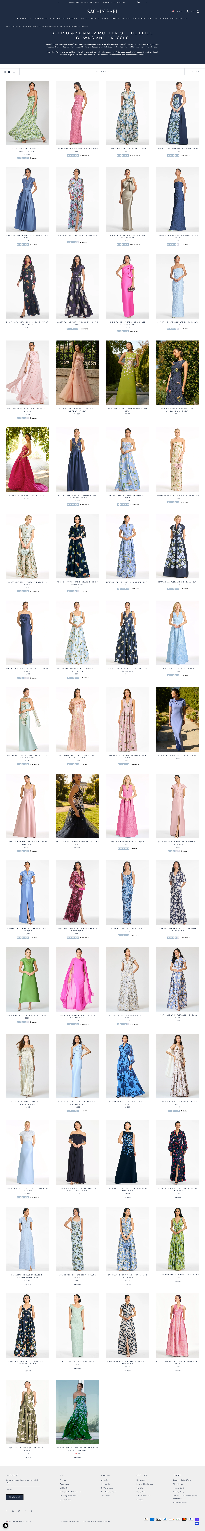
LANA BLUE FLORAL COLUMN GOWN (127, 928)
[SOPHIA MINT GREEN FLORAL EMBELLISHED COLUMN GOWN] (27, 719)
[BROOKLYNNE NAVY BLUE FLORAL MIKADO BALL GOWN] (127, 633)
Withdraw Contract (180, 1502)
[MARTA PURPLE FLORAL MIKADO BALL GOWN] (77, 286)
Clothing (63, 1480)
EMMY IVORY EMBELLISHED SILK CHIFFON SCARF (178, 1103)
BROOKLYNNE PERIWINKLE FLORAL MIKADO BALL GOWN (127, 1276)
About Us (104, 1480)
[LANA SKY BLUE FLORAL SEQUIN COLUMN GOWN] (77, 1239)
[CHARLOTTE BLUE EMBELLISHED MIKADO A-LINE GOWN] (27, 892)
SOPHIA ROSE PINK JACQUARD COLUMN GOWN (77, 149)
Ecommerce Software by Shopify (97, 1521)
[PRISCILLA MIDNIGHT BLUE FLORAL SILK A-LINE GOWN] (177, 1152)
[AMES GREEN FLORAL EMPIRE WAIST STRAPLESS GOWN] (27, 113)
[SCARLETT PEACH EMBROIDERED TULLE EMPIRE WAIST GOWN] (77, 372)
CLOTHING (125, 19)
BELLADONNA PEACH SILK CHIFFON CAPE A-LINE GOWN (27, 410)
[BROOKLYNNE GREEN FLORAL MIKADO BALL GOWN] (27, 1412)
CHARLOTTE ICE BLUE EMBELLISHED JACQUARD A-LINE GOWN (27, 1276)
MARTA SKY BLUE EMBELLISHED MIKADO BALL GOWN (27, 237)
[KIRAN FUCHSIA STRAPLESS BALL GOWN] (27, 459)
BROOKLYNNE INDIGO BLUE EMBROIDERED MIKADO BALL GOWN (77, 497)
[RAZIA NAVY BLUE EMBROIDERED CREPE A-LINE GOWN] (127, 1152)
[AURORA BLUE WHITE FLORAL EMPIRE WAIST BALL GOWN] (77, 633)
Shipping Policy (178, 1492)
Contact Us (105, 1484)
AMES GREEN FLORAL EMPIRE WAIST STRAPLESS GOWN (27, 150)
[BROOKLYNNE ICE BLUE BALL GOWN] (177, 633)
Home (8, 26)
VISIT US (85, 19)
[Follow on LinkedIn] (31, 1511)
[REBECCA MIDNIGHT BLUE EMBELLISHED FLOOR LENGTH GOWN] (77, 1152)
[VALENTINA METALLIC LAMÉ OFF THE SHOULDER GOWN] (27, 1066)
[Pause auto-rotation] (138, 2)
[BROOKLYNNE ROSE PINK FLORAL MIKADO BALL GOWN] (177, 1325)
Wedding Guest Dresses (69, 1496)
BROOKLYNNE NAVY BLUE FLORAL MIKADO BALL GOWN (127, 670)
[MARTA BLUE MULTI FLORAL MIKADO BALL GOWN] (177, 979)
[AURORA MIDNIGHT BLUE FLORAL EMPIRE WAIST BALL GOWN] (27, 1325)
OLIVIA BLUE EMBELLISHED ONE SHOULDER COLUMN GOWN (77, 1103)
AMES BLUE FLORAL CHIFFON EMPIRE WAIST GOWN (127, 497)
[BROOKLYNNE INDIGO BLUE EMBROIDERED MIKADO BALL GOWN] (77, 459)
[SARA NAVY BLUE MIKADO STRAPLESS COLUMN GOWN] (27, 633)
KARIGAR (95, 19)
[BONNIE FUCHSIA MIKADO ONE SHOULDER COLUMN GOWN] (127, 286)
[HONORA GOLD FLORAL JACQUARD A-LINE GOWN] (127, 979)
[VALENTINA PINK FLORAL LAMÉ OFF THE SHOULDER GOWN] (77, 719)
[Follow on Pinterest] (25, 1511)
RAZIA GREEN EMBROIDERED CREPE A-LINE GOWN (127, 410)
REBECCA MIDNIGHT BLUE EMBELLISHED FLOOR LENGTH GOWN (77, 1189)
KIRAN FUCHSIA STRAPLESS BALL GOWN (27, 495)
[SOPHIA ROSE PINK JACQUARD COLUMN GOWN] (77, 113)
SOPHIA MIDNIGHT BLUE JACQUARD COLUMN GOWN (178, 237)
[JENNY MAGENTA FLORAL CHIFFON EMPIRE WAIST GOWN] (77, 892)
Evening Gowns (66, 1500)
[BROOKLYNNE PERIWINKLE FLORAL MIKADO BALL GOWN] (127, 1239)
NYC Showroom (107, 1488)
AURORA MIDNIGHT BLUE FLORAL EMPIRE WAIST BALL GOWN (27, 1362)
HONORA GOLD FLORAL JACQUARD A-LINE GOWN (128, 1016)
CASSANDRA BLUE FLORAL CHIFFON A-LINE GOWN (127, 1103)
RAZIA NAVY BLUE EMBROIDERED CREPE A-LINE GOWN (127, 1189)
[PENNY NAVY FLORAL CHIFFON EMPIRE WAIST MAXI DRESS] (27, 286)
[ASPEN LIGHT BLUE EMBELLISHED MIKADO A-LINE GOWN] (27, 1152)
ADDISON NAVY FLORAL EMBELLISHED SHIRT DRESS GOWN (77, 583)
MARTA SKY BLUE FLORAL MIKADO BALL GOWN (127, 582)
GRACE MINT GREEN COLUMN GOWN (77, 1361)
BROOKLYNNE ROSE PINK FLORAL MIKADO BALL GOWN (177, 1362)
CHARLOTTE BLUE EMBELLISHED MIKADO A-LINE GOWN (27, 930)
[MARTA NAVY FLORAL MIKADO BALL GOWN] (177, 546)
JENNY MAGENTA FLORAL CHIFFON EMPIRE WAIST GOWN (77, 930)
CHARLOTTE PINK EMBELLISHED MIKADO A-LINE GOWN (178, 843)
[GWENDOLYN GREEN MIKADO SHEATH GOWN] (27, 979)
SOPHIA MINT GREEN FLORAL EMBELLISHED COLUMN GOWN (27, 756)
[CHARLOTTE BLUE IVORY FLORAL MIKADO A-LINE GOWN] (127, 1325)
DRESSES (115, 19)
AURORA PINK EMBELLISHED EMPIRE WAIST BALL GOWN (27, 843)
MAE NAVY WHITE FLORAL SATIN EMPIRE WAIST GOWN (177, 930)
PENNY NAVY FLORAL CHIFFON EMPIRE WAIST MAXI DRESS (27, 323)
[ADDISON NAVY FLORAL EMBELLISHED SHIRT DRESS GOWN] (77, 546)
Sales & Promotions (143, 1496)
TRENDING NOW (40, 19)
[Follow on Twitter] (13, 1511)
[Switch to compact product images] (14, 71)
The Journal (105, 1496)
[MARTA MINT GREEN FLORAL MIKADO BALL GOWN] (27, 546)
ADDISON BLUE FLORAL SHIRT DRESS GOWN (77, 235)
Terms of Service (179, 1488)
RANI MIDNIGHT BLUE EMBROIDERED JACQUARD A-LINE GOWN (177, 410)
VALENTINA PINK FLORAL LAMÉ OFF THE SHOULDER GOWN (77, 756)
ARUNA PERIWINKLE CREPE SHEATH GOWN (177, 755)
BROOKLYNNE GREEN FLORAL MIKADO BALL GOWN (27, 1449)
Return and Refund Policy (182, 1480)
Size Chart (140, 1488)
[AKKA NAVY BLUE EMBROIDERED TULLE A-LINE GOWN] (77, 806)
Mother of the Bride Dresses (70, 1492)
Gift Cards (64, 1488)
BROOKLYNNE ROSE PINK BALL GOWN (127, 842)
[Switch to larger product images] (5, 71)
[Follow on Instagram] (19, 1511)
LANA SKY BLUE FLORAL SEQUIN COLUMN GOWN (77, 1276)
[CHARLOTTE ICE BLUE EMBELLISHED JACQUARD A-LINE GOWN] (27, 1239)
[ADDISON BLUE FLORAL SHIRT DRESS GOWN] (77, 199)
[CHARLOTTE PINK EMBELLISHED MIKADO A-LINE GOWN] (177, 806)
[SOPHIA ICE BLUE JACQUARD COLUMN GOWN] (177, 286)
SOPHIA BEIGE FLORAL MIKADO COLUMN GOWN (177, 495)
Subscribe (14, 1497)
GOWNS (105, 19)
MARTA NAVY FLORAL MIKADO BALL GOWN (177, 582)
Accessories (64, 1484)
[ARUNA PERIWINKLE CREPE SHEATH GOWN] (177, 719)
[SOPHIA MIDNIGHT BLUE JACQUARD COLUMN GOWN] (177, 199)
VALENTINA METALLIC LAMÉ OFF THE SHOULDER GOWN (27, 1103)
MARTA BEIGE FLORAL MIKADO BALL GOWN (127, 149)
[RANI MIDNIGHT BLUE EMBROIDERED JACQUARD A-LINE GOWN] (177, 372)
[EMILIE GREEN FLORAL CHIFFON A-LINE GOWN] (177, 1239)
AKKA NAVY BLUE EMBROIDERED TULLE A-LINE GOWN (77, 843)
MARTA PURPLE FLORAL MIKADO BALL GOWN (77, 322)
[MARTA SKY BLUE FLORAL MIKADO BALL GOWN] (127, 546)
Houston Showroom (108, 1492)
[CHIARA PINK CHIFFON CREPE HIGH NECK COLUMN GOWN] (77, 979)
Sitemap (139, 1500)
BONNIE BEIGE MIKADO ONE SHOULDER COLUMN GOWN (127, 237)
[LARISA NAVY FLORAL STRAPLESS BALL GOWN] (177, 113)
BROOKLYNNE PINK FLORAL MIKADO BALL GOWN (127, 756)
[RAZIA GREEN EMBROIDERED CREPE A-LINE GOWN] (127, 372)
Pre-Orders (140, 1492)
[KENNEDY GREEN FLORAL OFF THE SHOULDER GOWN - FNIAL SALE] (77, 1412)
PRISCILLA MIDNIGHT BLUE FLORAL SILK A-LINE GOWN (177, 1189)
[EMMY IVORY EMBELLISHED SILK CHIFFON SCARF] (177, 1066)
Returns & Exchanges (144, 1484)
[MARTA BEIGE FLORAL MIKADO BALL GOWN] (127, 113)
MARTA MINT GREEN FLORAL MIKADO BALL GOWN (27, 583)
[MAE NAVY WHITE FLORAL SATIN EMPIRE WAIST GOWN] (177, 892)
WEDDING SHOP (167, 19)
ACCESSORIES (139, 19)
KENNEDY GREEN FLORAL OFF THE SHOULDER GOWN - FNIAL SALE (77, 1449)
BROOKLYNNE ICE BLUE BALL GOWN (178, 669)
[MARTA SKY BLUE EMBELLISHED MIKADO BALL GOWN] (27, 199)
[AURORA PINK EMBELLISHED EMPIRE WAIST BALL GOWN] (27, 806)
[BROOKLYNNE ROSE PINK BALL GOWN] (127, 806)
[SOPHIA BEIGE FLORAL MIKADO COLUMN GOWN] (177, 459)
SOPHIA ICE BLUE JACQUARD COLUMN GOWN (177, 322)
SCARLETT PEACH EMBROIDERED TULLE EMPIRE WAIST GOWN (77, 410)
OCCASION (152, 19)
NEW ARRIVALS (24, 19)
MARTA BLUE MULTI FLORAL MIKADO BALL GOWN (178, 1016)
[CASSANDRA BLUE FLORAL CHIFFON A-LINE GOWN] (127, 1066)
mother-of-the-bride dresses (100, 55)
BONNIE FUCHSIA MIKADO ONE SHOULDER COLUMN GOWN (128, 323)
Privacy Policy (178, 1484)
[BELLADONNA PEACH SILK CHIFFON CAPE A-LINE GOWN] (27, 372)
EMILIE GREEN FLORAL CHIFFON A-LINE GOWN (178, 1275)
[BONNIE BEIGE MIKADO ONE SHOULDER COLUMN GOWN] (127, 199)
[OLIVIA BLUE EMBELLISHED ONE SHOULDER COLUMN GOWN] (77, 1066)
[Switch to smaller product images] (9, 71)
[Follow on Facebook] (7, 1511)
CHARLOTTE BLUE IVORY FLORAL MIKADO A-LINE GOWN (127, 1363)
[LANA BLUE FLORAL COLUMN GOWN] (127, 892)
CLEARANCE (182, 19)
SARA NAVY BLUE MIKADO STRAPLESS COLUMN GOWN (27, 670)
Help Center (140, 1480)
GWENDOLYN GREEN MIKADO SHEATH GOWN (27, 1015)
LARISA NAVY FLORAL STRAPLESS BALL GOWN (178, 149)
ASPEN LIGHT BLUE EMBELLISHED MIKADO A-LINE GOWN (27, 1189)
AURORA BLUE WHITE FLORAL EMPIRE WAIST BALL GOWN (77, 670)
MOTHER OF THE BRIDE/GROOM (64, 19)
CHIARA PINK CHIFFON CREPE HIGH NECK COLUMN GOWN (77, 1016)
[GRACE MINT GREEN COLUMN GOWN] (77, 1325)
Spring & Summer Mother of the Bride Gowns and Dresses (63, 26)
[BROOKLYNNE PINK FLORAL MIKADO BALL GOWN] (127, 719)
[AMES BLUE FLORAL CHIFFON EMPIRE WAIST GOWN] (127, 459)
